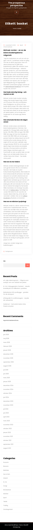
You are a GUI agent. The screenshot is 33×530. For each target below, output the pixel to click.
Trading (5, 505)
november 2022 (8, 425)
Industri (5, 478)
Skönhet (5, 494)
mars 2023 (6, 421)
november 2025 (8, 358)
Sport (21, 45)
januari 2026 (7, 350)
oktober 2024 (7, 393)
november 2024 (8, 389)
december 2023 (8, 401)
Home (14, 28)
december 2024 (8, 385)
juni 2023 (6, 413)
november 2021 (8, 436)
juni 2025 (6, 374)
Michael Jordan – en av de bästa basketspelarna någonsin (14, 52)
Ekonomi (5, 466)
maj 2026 (6, 338)
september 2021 (8, 444)
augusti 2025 (7, 366)
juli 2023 (5, 409)
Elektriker (6, 470)
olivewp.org (16, 527)
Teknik (5, 501)
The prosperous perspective (16, 4)
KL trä (5, 482)
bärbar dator (15, 190)
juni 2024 (6, 397)
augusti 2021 (7, 448)
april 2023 (6, 417)
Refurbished (7, 490)
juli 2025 (5, 370)
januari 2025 (7, 381)
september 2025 (8, 362)
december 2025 (8, 354)
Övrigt (5, 486)
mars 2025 (6, 378)
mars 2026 (6, 342)
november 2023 (8, 405)
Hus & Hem (6, 474)
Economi (6, 462)
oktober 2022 (7, 428)
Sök (4, 261)
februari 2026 (7, 346)
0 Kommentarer (7, 47)
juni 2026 (6, 334)
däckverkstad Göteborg (12, 86)
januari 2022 (7, 432)
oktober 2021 (7, 440)
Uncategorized (7, 509)
